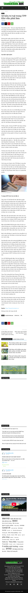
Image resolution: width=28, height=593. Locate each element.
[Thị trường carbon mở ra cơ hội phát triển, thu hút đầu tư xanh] (4, 344)
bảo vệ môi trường (7, 523)
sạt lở (17, 539)
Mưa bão (8, 534)
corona (22, 525)
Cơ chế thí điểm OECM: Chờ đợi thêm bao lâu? (13, 440)
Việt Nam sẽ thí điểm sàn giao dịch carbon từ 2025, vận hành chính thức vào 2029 (17, 351)
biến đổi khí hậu (16, 518)
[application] (14, 504)
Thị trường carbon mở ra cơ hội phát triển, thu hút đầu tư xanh (18, 343)
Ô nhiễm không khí (19, 544)
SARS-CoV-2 (12, 539)
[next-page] (4, 362)
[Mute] (22, 510)
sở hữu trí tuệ (17, 315)
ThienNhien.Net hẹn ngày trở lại (10, 428)
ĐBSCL (3, 549)
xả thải (14, 544)
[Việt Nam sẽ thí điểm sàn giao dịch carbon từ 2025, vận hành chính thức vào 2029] (4, 351)
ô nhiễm (21, 546)
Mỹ (16, 534)
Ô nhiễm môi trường (10, 546)
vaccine (10, 544)
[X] (5, 23)
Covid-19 (6, 527)
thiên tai (5, 542)
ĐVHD (9, 548)
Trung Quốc (5, 544)
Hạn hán (8, 530)
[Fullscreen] (25, 510)
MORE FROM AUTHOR (18, 339)
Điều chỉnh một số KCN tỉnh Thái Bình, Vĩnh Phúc (21, 333)
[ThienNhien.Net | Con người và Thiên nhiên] (14, 3)
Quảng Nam (16, 537)
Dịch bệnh (20, 528)
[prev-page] (2, 362)
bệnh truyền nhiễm (7, 525)
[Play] (3, 510)
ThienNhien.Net (9, 453)
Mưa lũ (12, 534)
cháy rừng (16, 525)
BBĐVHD (6, 518)
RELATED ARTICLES (7, 339)
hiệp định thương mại (9, 315)
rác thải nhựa (5, 539)
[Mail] (14, 584)
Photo (5, 462)
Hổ (11, 530)
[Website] (21, 584)
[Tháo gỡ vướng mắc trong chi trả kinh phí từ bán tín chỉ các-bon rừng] (4, 357)
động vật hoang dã (12, 551)
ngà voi (23, 534)
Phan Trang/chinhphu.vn (12, 308)
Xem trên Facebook (5, 464)
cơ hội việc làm (14, 528)
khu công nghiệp (13, 532)
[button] (2, 8)
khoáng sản (4, 532)
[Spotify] (17, 584)
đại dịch (4, 551)
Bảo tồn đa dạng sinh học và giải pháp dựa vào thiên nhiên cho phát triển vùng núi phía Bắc (13, 436)
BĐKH (14, 521)
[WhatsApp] (12, 23)
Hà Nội (4, 530)
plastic (11, 537)
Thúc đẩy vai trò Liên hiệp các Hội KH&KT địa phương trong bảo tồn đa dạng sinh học (13, 432)
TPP (21, 315)
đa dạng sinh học (18, 549)
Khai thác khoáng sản (17, 530)
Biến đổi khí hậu (6, 521)
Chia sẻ (4, 466)
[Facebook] (2, 23)
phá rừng (5, 537)
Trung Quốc (20, 542)
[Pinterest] (9, 23)
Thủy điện (12, 541)
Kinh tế (6, 11)
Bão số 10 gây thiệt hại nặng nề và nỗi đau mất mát (14, 443)
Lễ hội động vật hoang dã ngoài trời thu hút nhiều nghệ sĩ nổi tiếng (7, 333)
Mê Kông (4, 534)
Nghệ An (19, 534)
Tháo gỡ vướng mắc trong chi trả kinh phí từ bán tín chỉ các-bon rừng (17, 357)
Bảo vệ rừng (16, 523)
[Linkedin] (10, 584)
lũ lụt (20, 532)
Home (2, 11)
